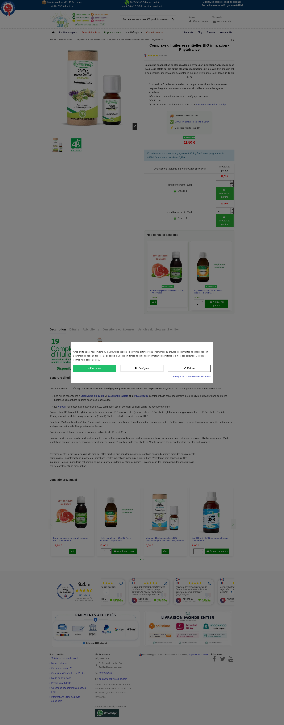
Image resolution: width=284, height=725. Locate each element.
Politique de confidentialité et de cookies (192, 376)
